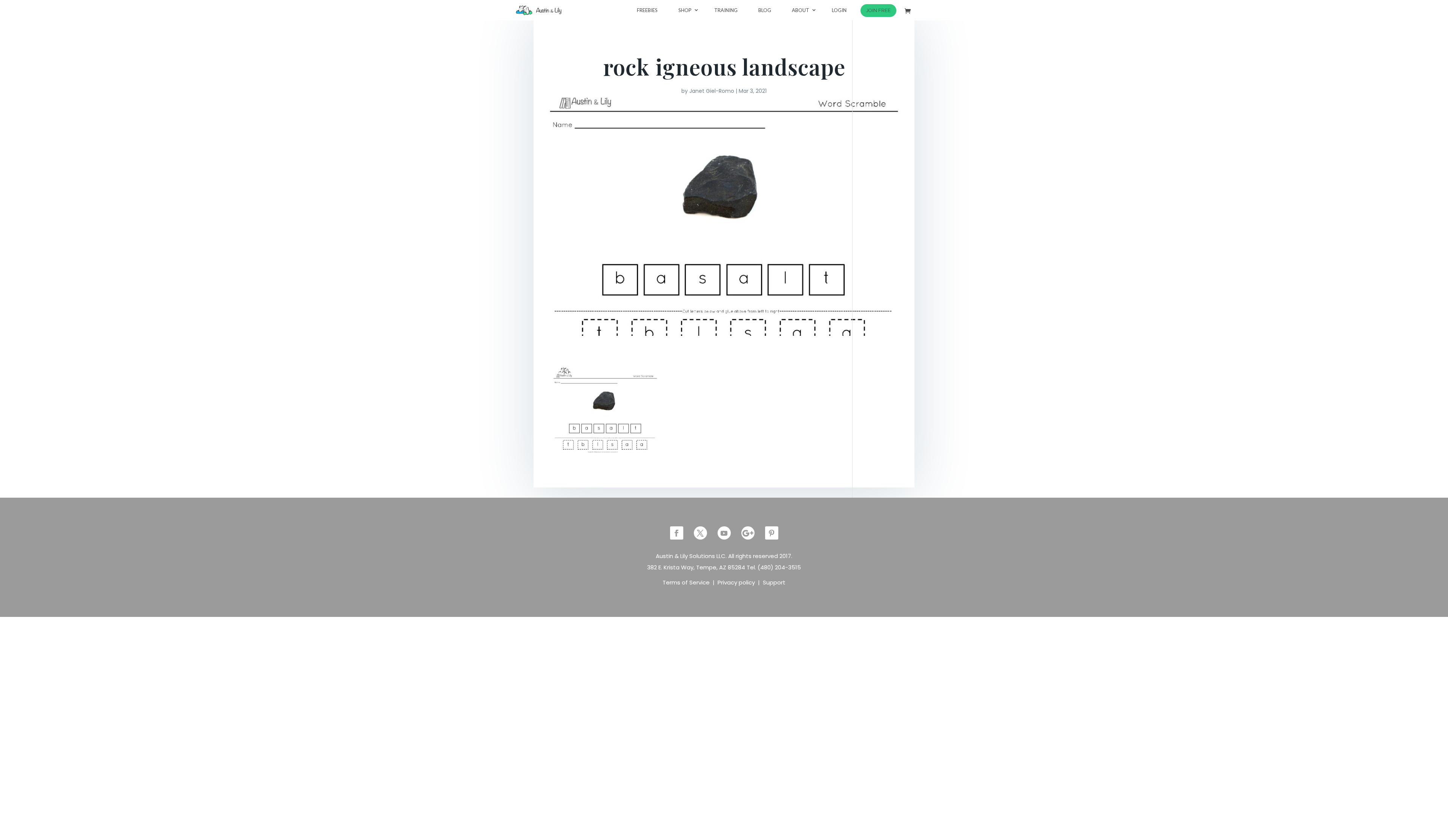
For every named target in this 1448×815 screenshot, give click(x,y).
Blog (764, 10)
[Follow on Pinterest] (771, 533)
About (800, 10)
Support (774, 582)
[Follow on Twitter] (700, 533)
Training (726, 10)
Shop (685, 10)
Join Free (878, 10)
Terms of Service (686, 582)
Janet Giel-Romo (711, 91)
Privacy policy (736, 582)
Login (839, 10)
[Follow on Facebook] (676, 533)
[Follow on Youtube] (724, 533)
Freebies (647, 10)
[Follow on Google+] (748, 533)
